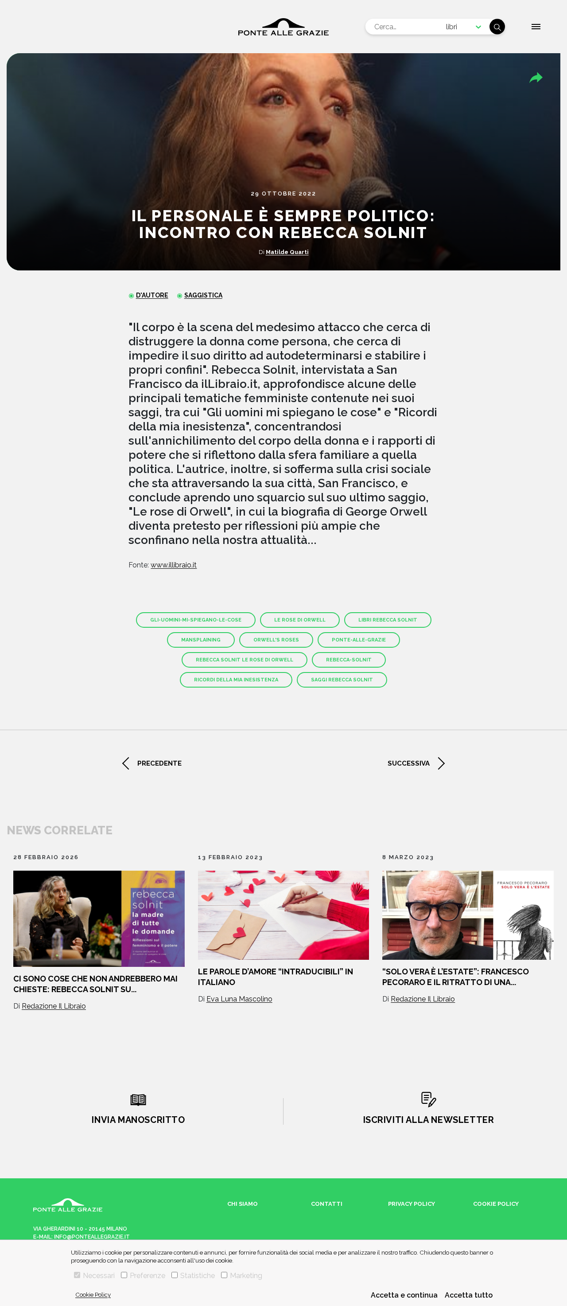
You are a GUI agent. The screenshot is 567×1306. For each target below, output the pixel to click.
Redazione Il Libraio (54, 1006)
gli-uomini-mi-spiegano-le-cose (195, 620)
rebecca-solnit (349, 660)
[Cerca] (497, 27)
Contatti (326, 1203)
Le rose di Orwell (300, 620)
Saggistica (203, 295)
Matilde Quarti (287, 252)
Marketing (246, 1275)
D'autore (152, 295)
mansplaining (201, 640)
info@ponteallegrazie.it (92, 1237)
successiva (409, 763)
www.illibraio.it (174, 565)
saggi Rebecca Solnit (342, 680)
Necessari (99, 1275)
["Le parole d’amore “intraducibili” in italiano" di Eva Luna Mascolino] (283, 915)
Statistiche (197, 1275)
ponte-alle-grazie (359, 640)
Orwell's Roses (276, 640)
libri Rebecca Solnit (387, 620)
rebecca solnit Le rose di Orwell (244, 660)
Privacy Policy (411, 1203)
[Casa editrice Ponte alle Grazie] (283, 26)
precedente (159, 763)
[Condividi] (536, 77)
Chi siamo (242, 1203)
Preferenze (147, 1275)
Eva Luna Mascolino (239, 999)
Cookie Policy (93, 1294)
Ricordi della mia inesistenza (236, 680)
